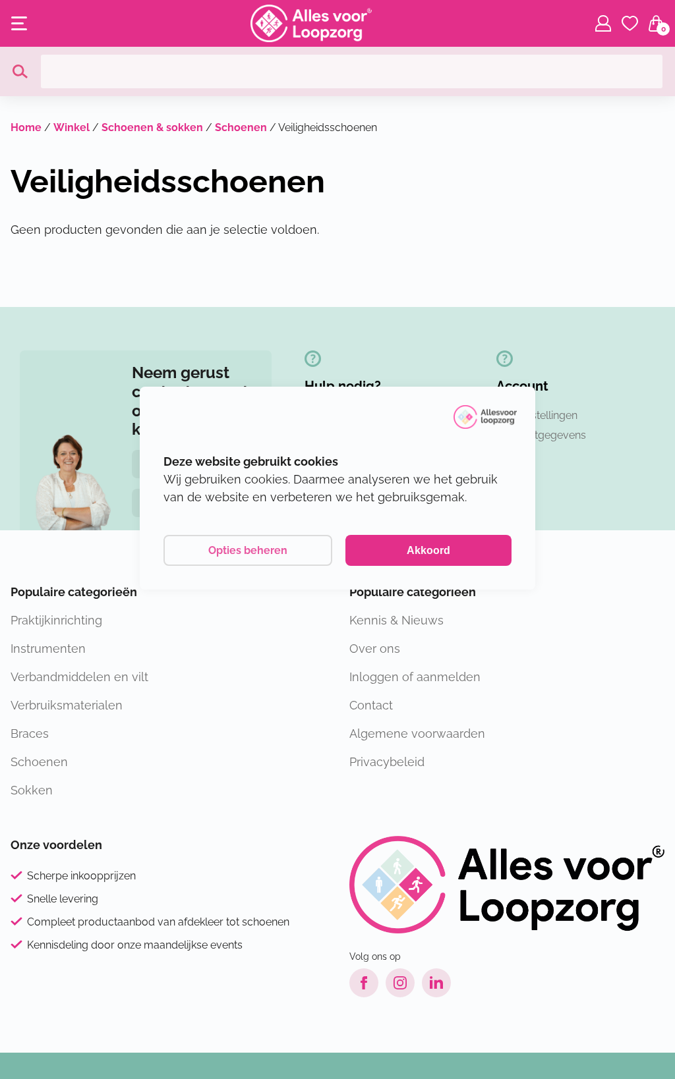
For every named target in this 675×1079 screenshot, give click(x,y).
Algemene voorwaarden (417, 733)
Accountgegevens (541, 435)
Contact (371, 705)
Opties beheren (247, 550)
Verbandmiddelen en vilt (79, 677)
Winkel (71, 127)
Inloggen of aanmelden (415, 677)
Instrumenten (48, 648)
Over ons (374, 648)
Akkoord (428, 550)
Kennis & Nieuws (396, 620)
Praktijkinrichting (56, 620)
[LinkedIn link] (436, 982)
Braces (30, 733)
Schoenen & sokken (152, 127)
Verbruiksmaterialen (67, 705)
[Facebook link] (363, 982)
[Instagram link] (400, 982)
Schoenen (241, 127)
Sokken (32, 790)
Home (26, 127)
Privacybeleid (387, 762)
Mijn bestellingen (536, 415)
